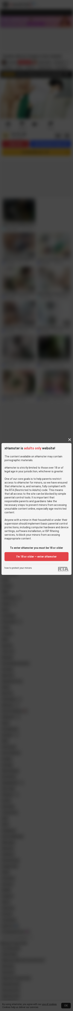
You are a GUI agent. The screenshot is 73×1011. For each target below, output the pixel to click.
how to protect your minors (18, 568)
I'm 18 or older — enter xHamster (36, 556)
